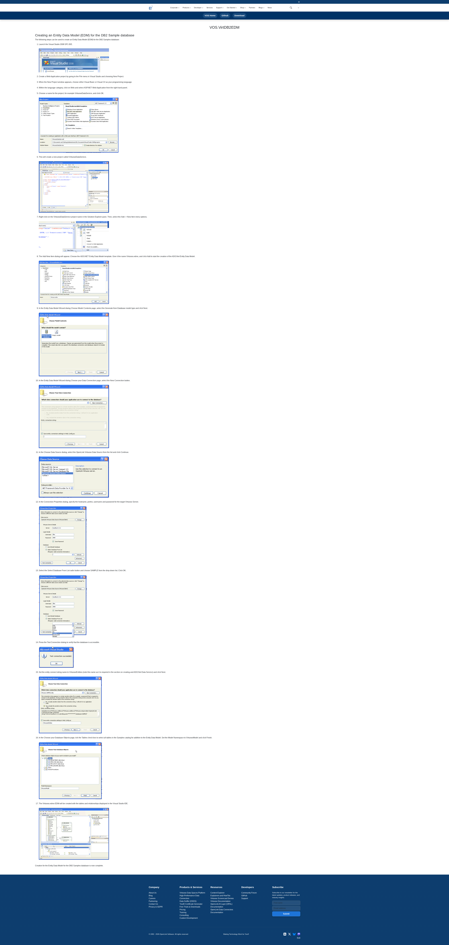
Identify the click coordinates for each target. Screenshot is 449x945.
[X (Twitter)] (289, 934)
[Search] (291, 7)
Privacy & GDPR (156, 907)
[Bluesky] (294, 934)
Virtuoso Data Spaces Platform (192, 893)
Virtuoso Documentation (220, 901)
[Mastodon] (298, 934)
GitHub (244, 896)
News (270, 8)
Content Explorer (217, 893)
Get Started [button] (231, 8)
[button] (298, 8)
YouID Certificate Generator (191, 904)
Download (239, 15)
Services (209, 8)
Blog (151, 896)
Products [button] (186, 8)
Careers (152, 898)
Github (225, 15)
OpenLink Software (167, 934)
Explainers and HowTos (220, 896)
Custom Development (189, 918)
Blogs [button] (261, 8)
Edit (298, 938)
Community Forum (249, 893)
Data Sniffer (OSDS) (188, 901)
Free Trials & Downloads (190, 907)
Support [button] (219, 8)
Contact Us (153, 904)
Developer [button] (197, 8)
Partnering (153, 901)
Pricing (182, 910)
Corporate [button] (174, 8)
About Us (152, 893)
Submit (286, 914)
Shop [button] (242, 8)
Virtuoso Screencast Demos (222, 898)
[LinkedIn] (284, 934)
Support (244, 898)
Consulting (184, 915)
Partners (252, 8)
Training (183, 912)
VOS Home (210, 15)
